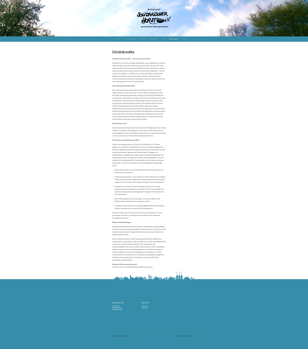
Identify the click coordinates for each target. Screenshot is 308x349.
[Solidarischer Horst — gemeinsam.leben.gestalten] (154, 18)
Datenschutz (144, 307)
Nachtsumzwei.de (117, 309)
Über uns (143, 39)
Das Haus (163, 39)
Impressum (144, 306)
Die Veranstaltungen (130, 39)
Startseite (117, 39)
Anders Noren (187, 336)
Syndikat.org (115, 306)
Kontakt (184, 39)
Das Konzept (153, 39)
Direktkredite (173, 39)
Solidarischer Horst (122, 336)
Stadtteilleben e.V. (117, 307)
